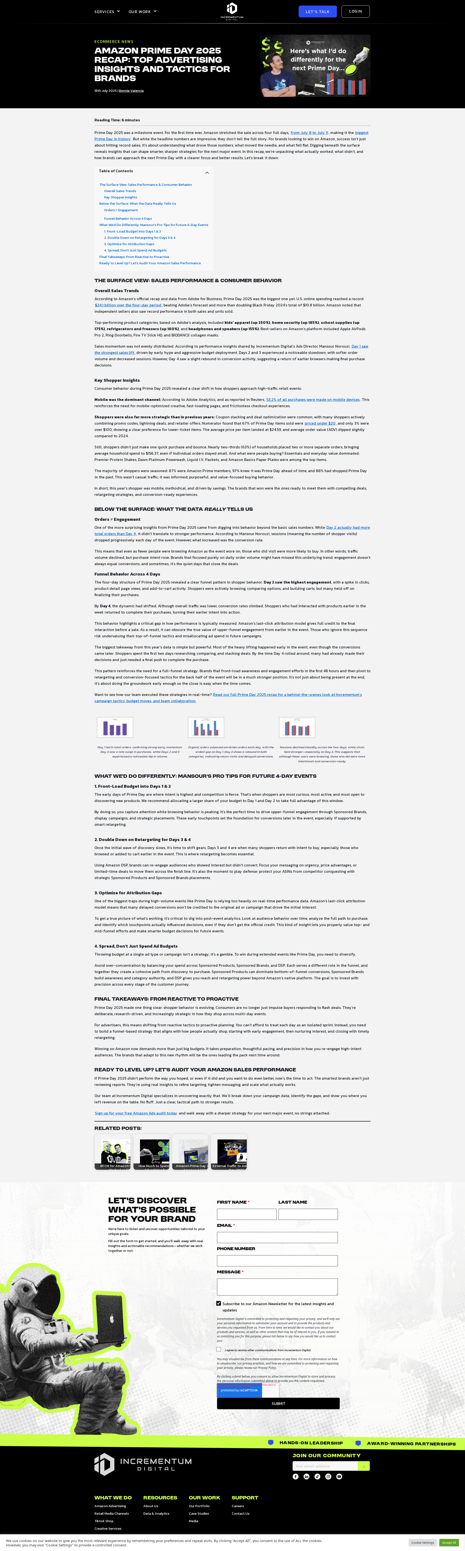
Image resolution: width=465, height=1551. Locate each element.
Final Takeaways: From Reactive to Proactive (134, 257)
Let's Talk (318, 12)
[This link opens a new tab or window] (296, 1476)
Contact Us (240, 1513)
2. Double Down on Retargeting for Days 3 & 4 (139, 238)
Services (104, 12)
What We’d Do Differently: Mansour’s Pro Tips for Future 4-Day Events (153, 225)
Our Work (140, 12)
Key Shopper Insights (120, 197)
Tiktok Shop (103, 1521)
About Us (150, 1506)
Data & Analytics (156, 1513)
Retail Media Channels (111, 1513)
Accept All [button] (449, 1542)
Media (193, 1521)
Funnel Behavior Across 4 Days (128, 219)
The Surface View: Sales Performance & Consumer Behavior (145, 185)
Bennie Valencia (131, 90)
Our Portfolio (199, 1506)
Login (355, 11)
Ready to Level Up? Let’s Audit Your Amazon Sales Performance (150, 263)
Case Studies (199, 1513)
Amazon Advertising (110, 1506)
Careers (238, 1506)
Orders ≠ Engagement (121, 210)
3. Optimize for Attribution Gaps (129, 244)
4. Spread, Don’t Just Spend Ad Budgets (135, 250)
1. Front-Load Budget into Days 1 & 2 (132, 231)
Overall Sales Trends (120, 191)
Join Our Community (327, 1456)
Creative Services (107, 1528)
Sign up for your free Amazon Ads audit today (136, 1113)
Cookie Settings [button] (422, 1542)
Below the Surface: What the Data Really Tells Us (137, 204)
